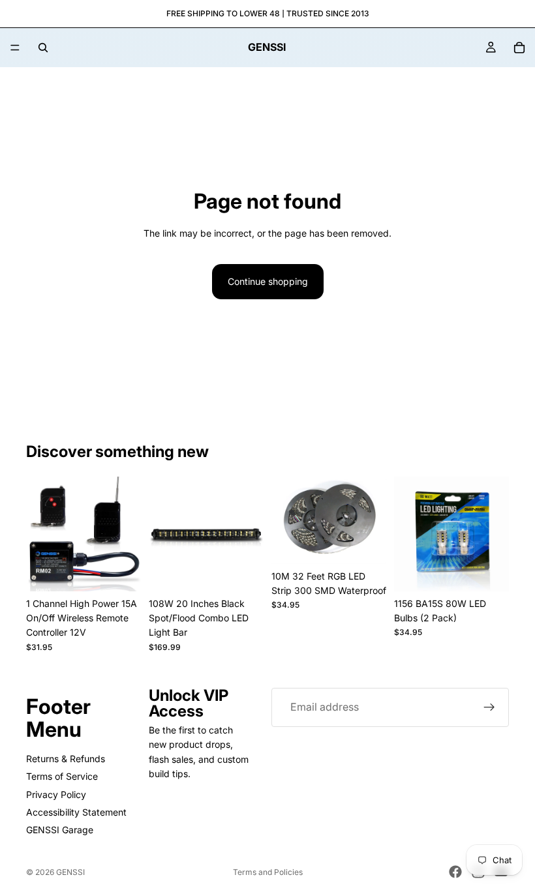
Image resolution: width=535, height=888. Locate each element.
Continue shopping (268, 281)
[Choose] (243, 571)
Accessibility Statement (76, 812)
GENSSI (70, 872)
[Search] (43, 47)
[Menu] (15, 48)
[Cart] (519, 47)
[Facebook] (455, 872)
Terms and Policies (268, 872)
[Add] (120, 571)
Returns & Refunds (65, 757)
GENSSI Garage (59, 829)
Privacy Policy (56, 793)
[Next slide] (126, 534)
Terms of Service (62, 776)
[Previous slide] (40, 534)
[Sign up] (489, 707)
